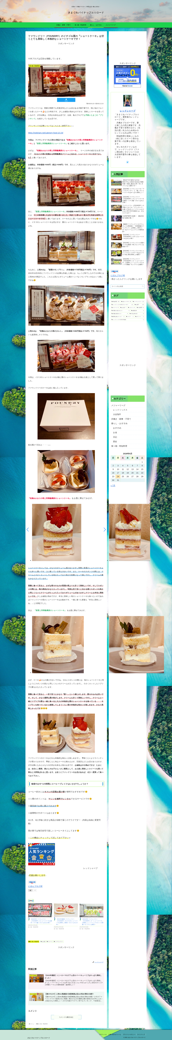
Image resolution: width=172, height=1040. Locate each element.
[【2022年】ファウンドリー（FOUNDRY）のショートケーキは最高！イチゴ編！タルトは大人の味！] (40, 910)
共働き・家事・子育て (121, 419)
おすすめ (117, 428)
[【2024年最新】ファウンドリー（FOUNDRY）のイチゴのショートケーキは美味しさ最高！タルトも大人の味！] (66, 910)
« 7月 (113, 485)
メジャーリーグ (118, 405)
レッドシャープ (127, 111)
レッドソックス (120, 410)
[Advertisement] (66, 49)
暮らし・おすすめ (119, 423)
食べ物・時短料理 (34, 941)
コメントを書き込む (66, 1017)
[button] (27, 530)
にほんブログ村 (35, 886)
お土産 (43, 941)
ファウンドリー (59, 941)
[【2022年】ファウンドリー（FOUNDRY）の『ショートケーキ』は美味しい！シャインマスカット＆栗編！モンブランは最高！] (91, 910)
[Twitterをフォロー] (127, 162)
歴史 (115, 441)
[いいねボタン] (30, 890)
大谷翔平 (117, 414)
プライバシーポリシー (129, 1034)
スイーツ (50, 941)
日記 (115, 437)
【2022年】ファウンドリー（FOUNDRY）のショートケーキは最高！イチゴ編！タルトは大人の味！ (41, 920)
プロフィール (103, 1034)
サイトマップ (141, 1034)
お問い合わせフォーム (114, 1034)
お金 (115, 432)
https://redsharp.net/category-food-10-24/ (45, 133)
